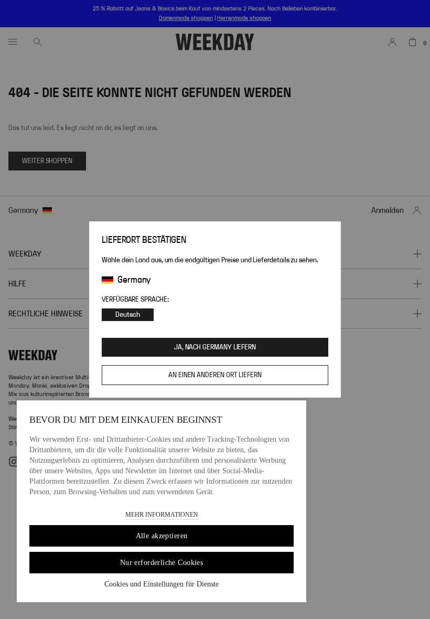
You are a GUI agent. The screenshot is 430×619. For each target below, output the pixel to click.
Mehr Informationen (161, 514)
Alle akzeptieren (162, 536)
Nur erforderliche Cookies (161, 563)
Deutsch (127, 314)
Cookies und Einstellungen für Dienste (161, 584)
